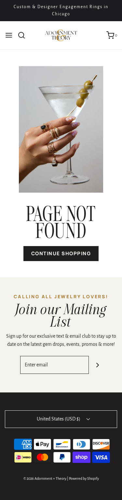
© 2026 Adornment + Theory (44, 478)
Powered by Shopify (84, 478)
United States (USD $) (59, 418)
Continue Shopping (61, 253)
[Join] (98, 365)
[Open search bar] (24, 35)
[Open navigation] (9, 35)
